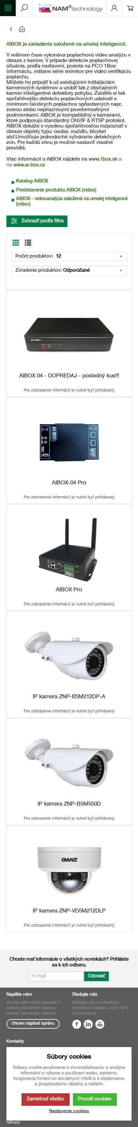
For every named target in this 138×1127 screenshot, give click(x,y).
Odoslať (96, 976)
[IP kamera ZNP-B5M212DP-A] (69, 656)
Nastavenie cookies (69, 1111)
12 (58, 256)
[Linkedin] (88, 1025)
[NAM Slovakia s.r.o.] (72, 8)
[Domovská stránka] (73, 29)
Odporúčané (76, 270)
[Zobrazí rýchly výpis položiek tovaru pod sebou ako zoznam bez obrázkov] (27, 242)
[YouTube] (99, 1025)
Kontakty (15, 1041)
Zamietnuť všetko (45, 1099)
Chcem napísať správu (33, 1024)
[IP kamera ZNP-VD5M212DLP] (69, 870)
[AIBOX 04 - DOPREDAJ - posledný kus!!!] (69, 335)
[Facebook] (76, 1025)
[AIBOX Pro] (69, 549)
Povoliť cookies (94, 1099)
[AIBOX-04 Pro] (69, 442)
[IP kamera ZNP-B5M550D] (69, 763)
